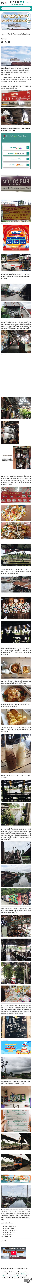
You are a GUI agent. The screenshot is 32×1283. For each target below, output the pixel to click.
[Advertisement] (16, 377)
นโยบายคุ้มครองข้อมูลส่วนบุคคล (17, 1276)
